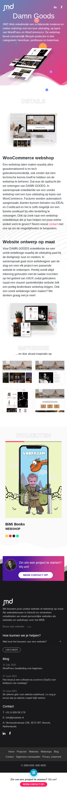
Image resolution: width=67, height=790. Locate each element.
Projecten (22, 751)
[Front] (33, 601)
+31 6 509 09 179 (15, 712)
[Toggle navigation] (33, 772)
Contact (10, 756)
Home (11, 751)
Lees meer (12, 650)
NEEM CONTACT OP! (33, 784)
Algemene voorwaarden (28, 756)
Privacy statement (51, 756)
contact (53, 224)
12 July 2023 (22, 666)
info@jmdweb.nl (15, 717)
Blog (56, 751)
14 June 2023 (29, 694)
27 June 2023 (29, 679)
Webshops (46, 751)
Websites (34, 751)
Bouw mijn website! (13, 626)
